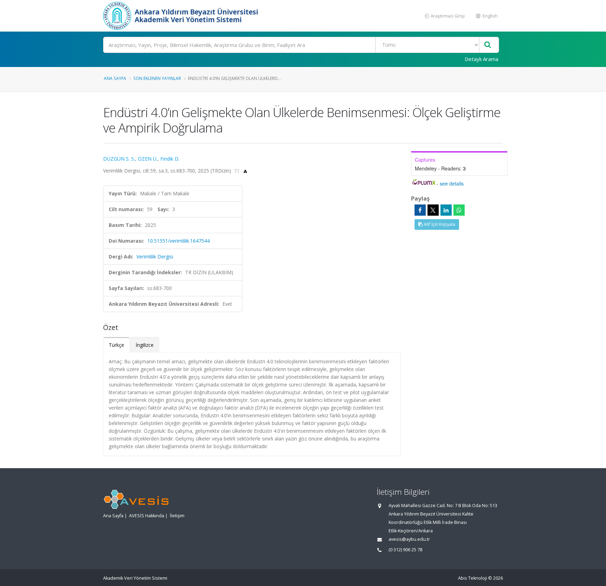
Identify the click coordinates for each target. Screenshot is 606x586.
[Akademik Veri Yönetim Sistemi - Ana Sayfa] (118, 16)
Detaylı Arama (481, 58)
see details (452, 183)
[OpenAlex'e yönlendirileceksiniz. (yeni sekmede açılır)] (245, 170)
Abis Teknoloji (472, 578)
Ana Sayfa (115, 78)
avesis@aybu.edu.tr (409, 539)
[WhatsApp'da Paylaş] (459, 210)
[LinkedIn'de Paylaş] (446, 210)
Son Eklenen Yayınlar (157, 78)
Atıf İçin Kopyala (439, 224)
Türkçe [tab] (116, 345)
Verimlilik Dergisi (154, 256)
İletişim (177, 516)
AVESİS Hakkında (146, 516)
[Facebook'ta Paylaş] (420, 210)
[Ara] (488, 45)
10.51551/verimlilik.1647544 (178, 240)
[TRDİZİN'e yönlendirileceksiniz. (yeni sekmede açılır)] (237, 170)
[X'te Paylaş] (433, 210)
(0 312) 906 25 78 (405, 550)
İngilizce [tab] (145, 345)
